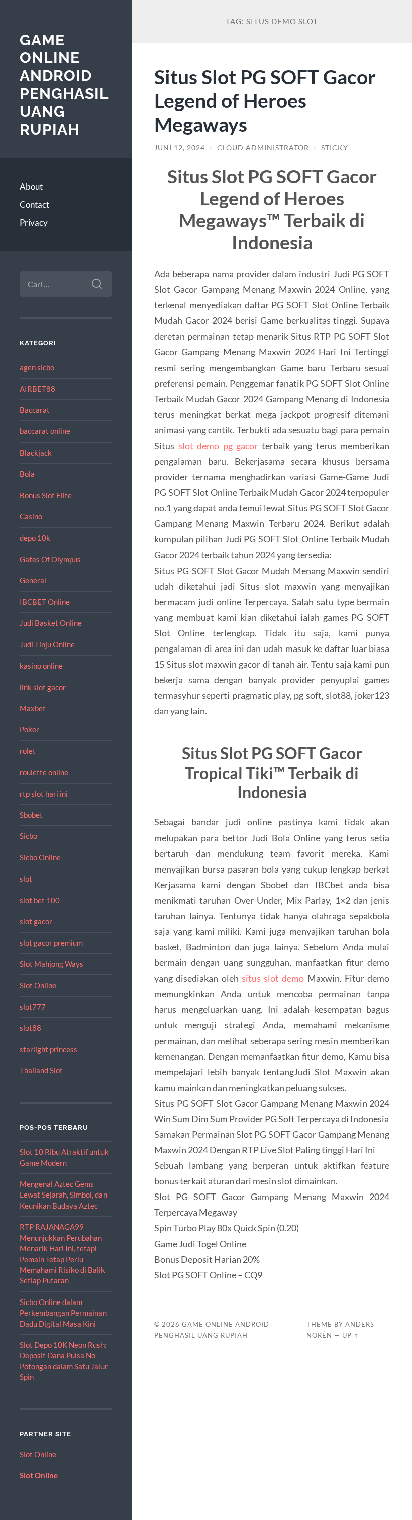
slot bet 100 (40, 900)
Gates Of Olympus (50, 559)
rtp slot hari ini (44, 793)
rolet (28, 750)
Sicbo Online (40, 857)
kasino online (41, 665)
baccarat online (45, 431)
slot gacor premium (51, 942)
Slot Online (38, 985)
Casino (31, 516)
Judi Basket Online (51, 622)
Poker (29, 729)
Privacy (34, 222)
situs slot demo (273, 978)
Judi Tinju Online (47, 644)
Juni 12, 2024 (179, 148)
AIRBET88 (37, 388)
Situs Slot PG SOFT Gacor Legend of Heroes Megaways (265, 100)
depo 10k (35, 537)
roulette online (44, 772)
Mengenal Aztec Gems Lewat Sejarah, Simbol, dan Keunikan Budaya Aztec (63, 1194)
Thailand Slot (41, 1070)
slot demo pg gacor (218, 445)
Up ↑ (350, 1335)
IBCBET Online (45, 601)
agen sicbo (37, 367)
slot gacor (36, 921)
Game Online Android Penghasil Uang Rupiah (64, 85)
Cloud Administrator (263, 148)
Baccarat (35, 409)
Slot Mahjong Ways (51, 963)
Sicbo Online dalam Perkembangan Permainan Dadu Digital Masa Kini (63, 1312)
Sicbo (28, 835)
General (33, 580)
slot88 (30, 1027)
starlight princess (48, 1049)
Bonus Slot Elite (46, 495)
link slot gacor (43, 687)
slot (26, 878)
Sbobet (31, 814)
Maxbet (33, 708)
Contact (34, 204)
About (31, 186)
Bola (27, 473)
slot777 (33, 1006)
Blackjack (36, 452)
